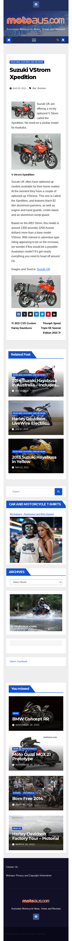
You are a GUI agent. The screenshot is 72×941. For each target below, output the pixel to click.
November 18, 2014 (27, 765)
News (16, 749)
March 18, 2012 (25, 844)
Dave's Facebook (18, 661)
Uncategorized (29, 749)
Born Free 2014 (27, 798)
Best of (17, 828)
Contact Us (12, 867)
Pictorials (28, 793)
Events (16, 793)
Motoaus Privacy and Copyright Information (28, 875)
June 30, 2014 (24, 804)
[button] (58, 40)
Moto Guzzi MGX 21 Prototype (31, 756)
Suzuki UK (43, 269)
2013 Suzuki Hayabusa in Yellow (34, 459)
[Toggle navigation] (34, 40)
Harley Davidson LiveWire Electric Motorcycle (29, 423)
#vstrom (42, 88)
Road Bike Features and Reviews (27, 62)
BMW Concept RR (30, 718)
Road (15, 713)
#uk (34, 88)
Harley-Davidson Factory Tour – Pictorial (35, 836)
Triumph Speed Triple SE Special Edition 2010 (51, 328)
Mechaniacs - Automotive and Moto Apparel (32, 514)
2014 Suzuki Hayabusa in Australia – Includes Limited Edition (34, 385)
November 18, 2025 (27, 725)
